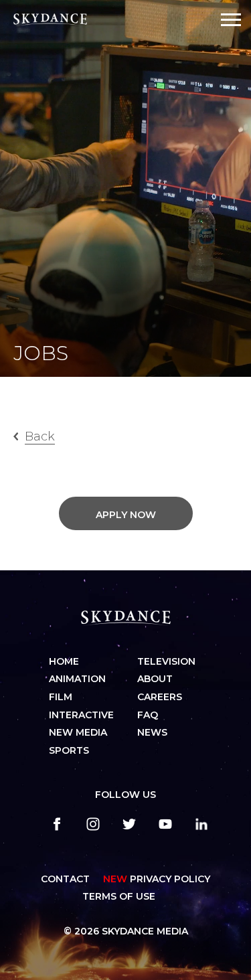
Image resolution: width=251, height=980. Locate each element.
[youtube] (165, 824)
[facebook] (57, 824)
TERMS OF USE (118, 896)
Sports (69, 750)
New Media (78, 732)
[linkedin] (201, 824)
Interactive (81, 715)
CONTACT (65, 879)
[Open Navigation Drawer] (231, 19)
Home (64, 661)
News (152, 732)
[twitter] (129, 824)
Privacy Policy (156, 879)
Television (166, 661)
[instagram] (93, 824)
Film (60, 697)
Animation (77, 679)
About (155, 679)
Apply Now (126, 515)
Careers (159, 697)
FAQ (147, 715)
